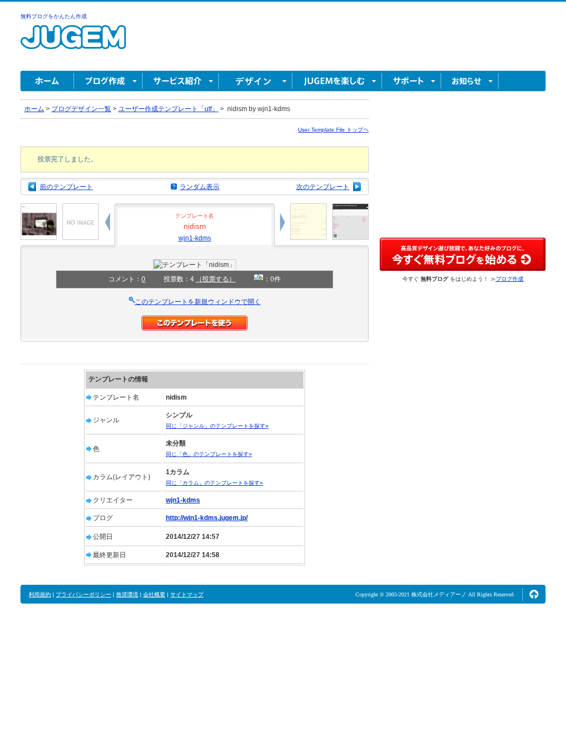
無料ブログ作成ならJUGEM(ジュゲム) (73, 43)
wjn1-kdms (195, 238)
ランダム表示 (199, 187)
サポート (411, 81)
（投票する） (215, 279)
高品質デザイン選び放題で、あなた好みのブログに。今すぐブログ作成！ (463, 254)
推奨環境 (127, 594)
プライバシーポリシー (83, 594)
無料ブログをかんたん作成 (53, 16)
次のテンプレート (322, 187)
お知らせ (470, 81)
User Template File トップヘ (333, 130)
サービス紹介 (181, 81)
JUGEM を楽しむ (337, 81)
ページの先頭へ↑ (534, 594)
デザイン (255, 81)
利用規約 (40, 594)
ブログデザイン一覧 (81, 109)
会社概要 (154, 594)
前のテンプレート (66, 187)
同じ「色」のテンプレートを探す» (209, 454)
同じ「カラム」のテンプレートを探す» (214, 483)
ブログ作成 (108, 81)
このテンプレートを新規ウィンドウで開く (198, 302)
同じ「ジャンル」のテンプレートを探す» (217, 426)
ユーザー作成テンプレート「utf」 (168, 109)
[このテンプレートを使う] (195, 320)
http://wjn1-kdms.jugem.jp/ (207, 518)
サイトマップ (186, 594)
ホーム (47, 81)
